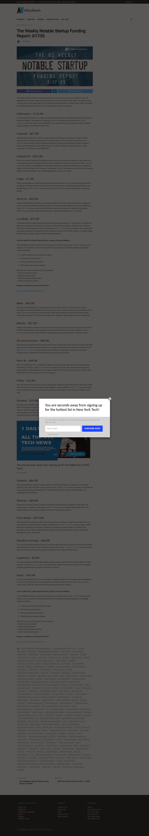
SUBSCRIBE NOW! (92, 429)
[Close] (110, 398)
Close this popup (53, 434)
